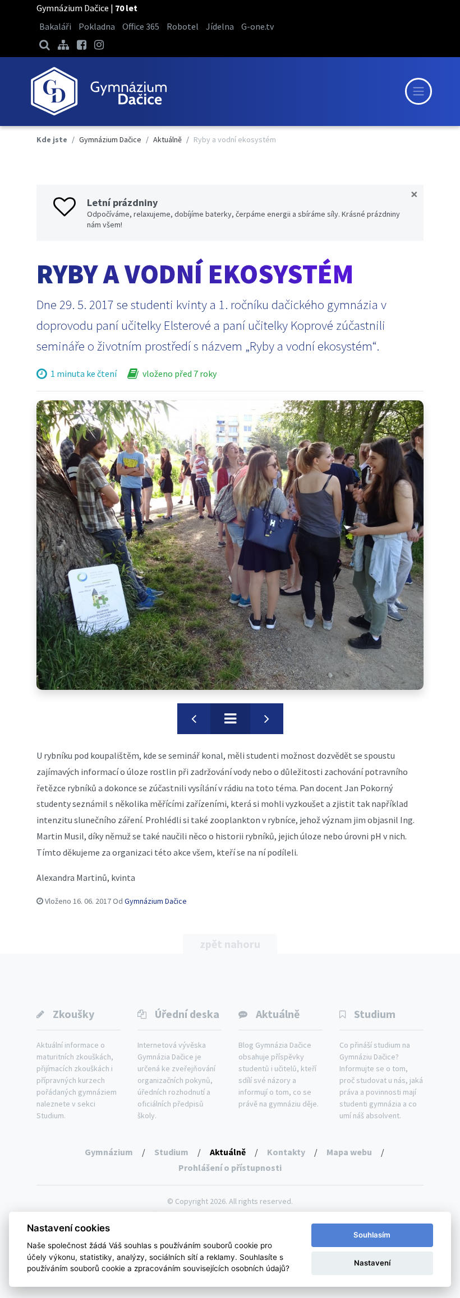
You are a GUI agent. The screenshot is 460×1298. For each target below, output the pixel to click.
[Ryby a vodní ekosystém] (230, 545)
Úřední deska (187, 1014)
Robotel (183, 26)
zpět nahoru (230, 944)
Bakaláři (55, 26)
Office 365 (140, 26)
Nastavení (372, 1262)
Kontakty (286, 1151)
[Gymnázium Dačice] (98, 91)
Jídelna (220, 26)
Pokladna (97, 26)
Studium (374, 1014)
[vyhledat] (44, 44)
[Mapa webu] (63, 44)
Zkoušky (73, 1014)
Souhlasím (371, 1234)
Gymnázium (109, 1151)
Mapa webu (349, 1151)
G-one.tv (257, 26)
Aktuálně (278, 1014)
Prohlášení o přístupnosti (230, 1167)
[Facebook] (81, 44)
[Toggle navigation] (418, 91)
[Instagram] (99, 44)
